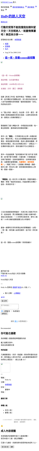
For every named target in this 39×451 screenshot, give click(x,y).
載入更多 (4, 301)
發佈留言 (4, 313)
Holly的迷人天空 (13, 16)
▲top (3, 297)
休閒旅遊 (18, 40)
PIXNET (9, 419)
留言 (19, 287)
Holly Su (4, 275)
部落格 (7, 46)
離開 (12, 447)
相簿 (6, 44)
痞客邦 (15, 287)
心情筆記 (17, 293)
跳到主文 (4, 22)
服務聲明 (22, 422)
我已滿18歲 (5, 447)
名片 (6, 49)
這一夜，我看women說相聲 (20, 57)
